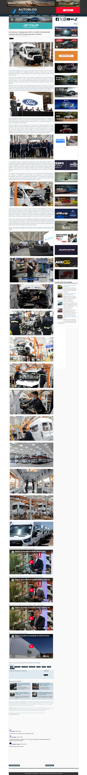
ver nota (20, 81)
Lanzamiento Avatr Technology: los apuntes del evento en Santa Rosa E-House (70, 317)
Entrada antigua (49, 765)
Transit (49, 666)
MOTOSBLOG (45, 15)
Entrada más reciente (14, 765)
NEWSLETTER (61, 15)
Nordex (38, 666)
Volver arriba (60, 773)
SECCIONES (16, 15)
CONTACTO (53, 15)
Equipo (41, 773)
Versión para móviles (48, 773)
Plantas (44, 666)
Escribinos (55, 773)
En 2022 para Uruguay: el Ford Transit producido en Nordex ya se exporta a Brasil (45, 693)
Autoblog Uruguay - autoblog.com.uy (32, 773)
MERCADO (32, 15)
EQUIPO (38, 15)
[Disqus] (31, 746)
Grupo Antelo (17, 666)
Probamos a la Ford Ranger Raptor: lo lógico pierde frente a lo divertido (22, 693)
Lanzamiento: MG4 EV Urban (68, 301)
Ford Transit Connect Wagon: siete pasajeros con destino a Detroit (46, 684)
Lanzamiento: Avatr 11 (67, 308)
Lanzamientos (25, 666)
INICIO (10, 15)
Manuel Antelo (32, 666)
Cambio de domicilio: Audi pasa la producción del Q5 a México (23, 684)
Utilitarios (12, 668)
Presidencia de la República (33, 662)
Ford (12, 666)
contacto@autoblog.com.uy (14, 714)
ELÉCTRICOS (24, 15)
